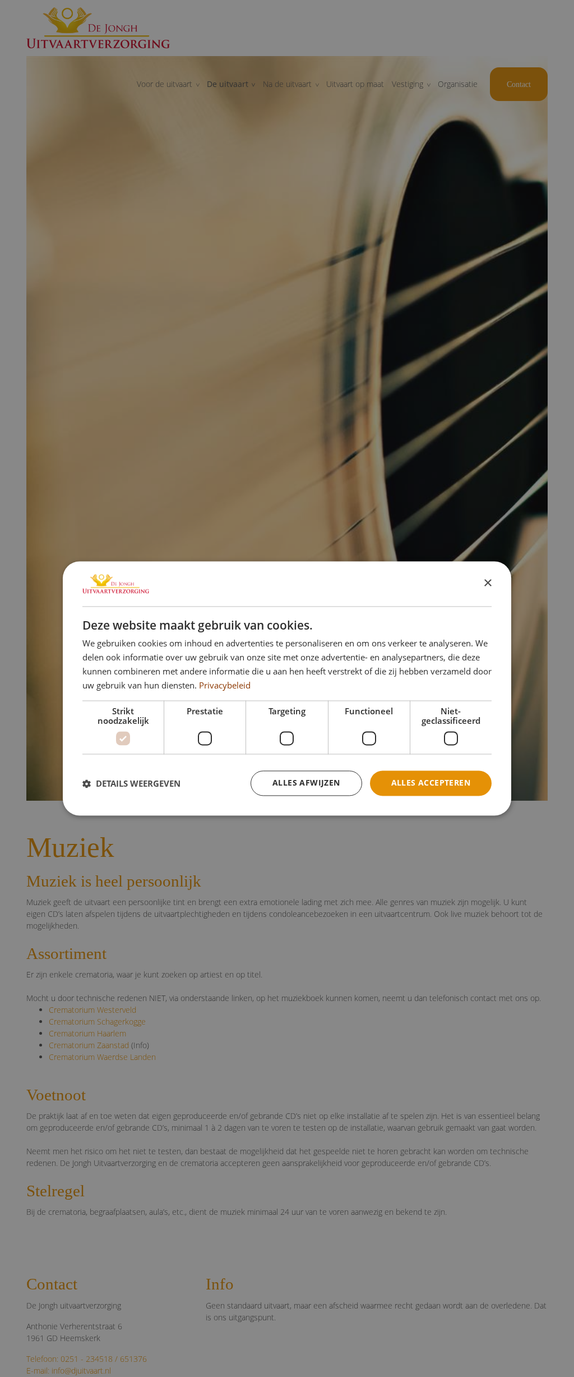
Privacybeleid (225, 685)
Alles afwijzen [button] (306, 783)
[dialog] (287, 688)
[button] (131, 783)
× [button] (487, 583)
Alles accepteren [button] (430, 783)
